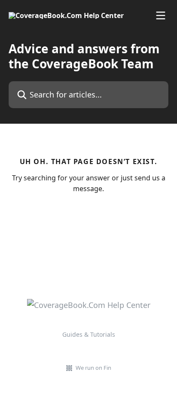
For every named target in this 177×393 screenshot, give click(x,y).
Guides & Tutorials (88, 334)
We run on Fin (93, 368)
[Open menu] (160, 15)
